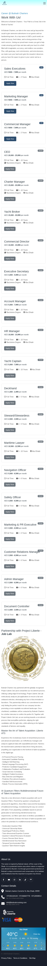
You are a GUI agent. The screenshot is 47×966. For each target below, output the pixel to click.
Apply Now (10, 83)
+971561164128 (12, 896)
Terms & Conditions (20, 958)
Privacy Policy (6, 958)
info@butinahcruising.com (16, 902)
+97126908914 (36, 896)
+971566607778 (24, 896)
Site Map (32, 958)
